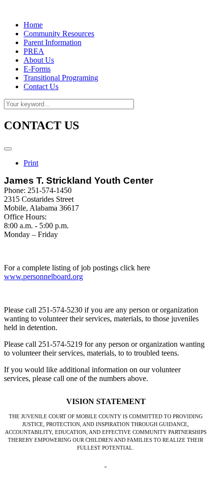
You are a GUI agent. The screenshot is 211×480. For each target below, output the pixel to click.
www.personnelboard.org (43, 276)
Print (31, 163)
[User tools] (8, 148)
